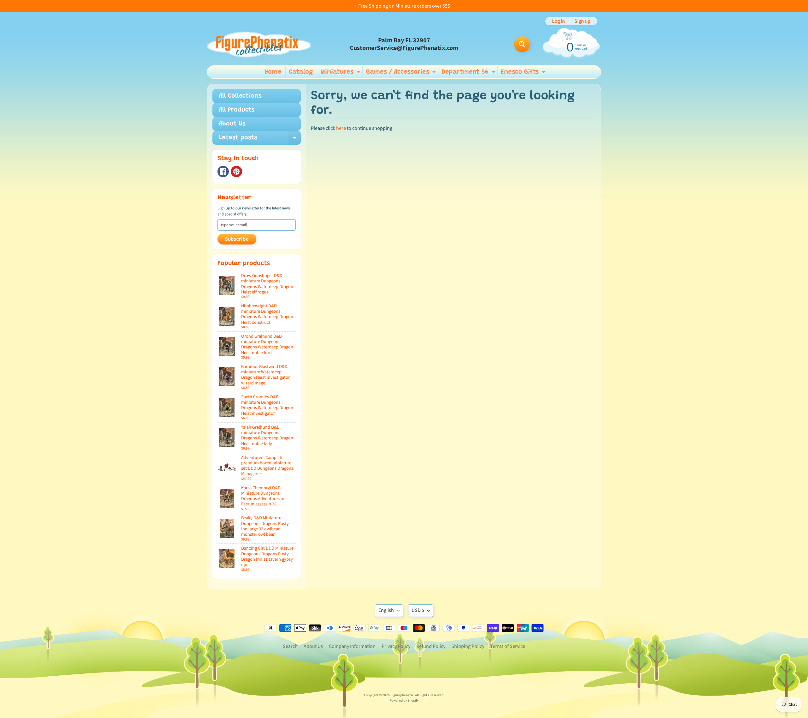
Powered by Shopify (404, 700)
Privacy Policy (396, 646)
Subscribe (237, 239)
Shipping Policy (467, 646)
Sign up (582, 21)
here (341, 128)
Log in (558, 21)
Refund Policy (430, 646)
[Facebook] (223, 171)
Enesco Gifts (524, 73)
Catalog (301, 72)
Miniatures (340, 73)
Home (272, 72)
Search (290, 646)
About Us (232, 124)
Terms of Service (507, 646)
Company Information (352, 646)
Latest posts (260, 140)
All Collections (240, 96)
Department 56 (469, 73)
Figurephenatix (401, 695)
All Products (236, 110)
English (386, 610)
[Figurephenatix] (259, 44)
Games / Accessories (401, 73)
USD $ (418, 610)
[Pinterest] (236, 171)
